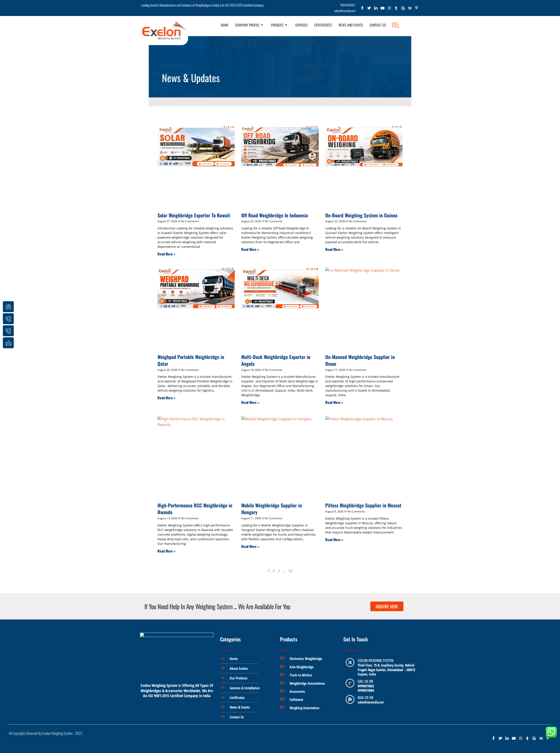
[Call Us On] (350, 683)
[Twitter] (369, 9)
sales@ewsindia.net (370, 702)
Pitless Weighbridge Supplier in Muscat (363, 505)
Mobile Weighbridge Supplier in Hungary (271, 508)
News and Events (351, 25)
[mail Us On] (350, 699)
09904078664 (366, 690)
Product (277, 25)
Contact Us (378, 25)
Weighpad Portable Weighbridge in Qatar (191, 360)
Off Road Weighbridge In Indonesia (274, 215)
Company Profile (247, 25)
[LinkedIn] (376, 9)
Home (225, 25)
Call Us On (365, 681)
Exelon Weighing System (376, 660)
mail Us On (365, 697)
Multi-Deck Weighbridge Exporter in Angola (275, 360)
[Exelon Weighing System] (350, 662)
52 (290, 570)
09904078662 (366, 686)
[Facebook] (362, 9)
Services (301, 25)
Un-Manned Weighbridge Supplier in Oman (360, 360)
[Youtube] (382, 9)
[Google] (403, 9)
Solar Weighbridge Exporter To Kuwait (194, 215)
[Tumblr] (396, 9)
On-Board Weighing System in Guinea (361, 215)
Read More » (166, 254)
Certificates (323, 25)
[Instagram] (389, 9)
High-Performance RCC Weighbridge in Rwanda (195, 508)
